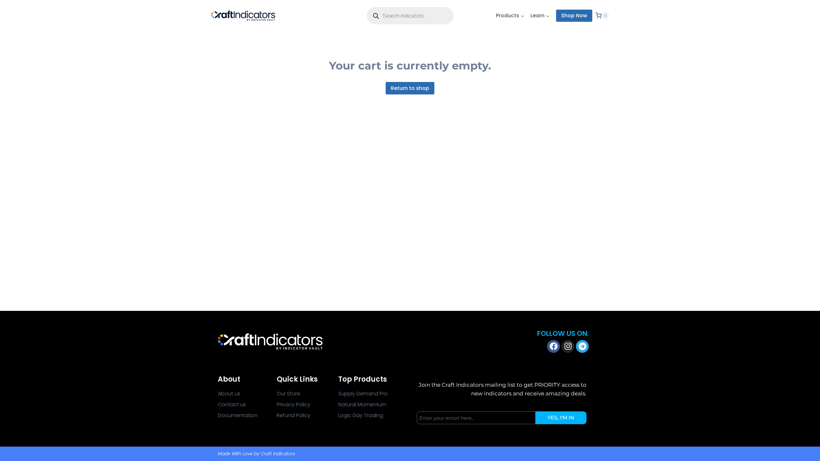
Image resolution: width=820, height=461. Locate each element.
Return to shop (410, 88)
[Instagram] (568, 346)
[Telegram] (582, 346)
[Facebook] (553, 346)
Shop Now (574, 15)
